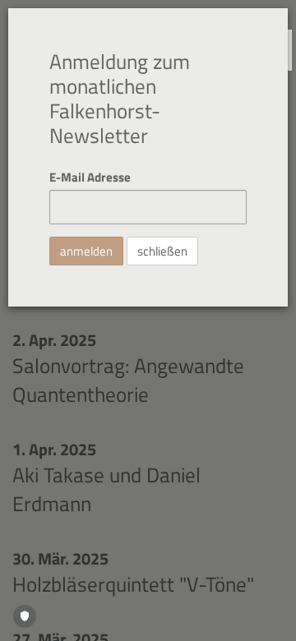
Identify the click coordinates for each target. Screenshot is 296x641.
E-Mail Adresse (90, 177)
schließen (162, 251)
